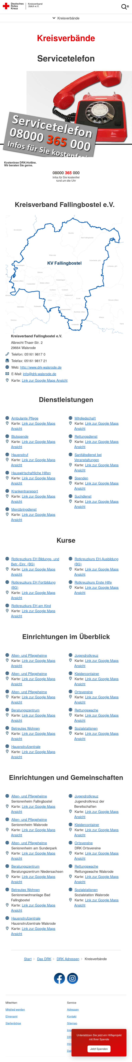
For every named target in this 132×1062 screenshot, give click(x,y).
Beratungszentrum (25, 709)
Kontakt (71, 1016)
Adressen (73, 1009)
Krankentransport (24, 491)
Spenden (81, 477)
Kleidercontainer (87, 673)
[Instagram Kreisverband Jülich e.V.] (72, 978)
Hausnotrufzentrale (25, 746)
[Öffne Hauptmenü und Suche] (125, 7)
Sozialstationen (86, 728)
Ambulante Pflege (24, 418)
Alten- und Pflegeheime (29, 655)
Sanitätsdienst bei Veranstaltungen (88, 457)
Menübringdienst (24, 509)
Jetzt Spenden (99, 1049)
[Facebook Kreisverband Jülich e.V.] (59, 978)
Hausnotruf (19, 454)
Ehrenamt (11, 1016)
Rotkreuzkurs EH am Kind (31, 605)
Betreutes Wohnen (25, 728)
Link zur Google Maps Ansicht (45, 380)
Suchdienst (83, 496)
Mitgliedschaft (85, 418)
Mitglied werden (15, 1009)
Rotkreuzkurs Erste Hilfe (93, 582)
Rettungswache (86, 709)
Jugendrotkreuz (86, 655)
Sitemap (72, 1023)
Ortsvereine (84, 691)
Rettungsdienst (86, 436)
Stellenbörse (13, 1023)
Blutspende (19, 436)
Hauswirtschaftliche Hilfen (31, 472)
